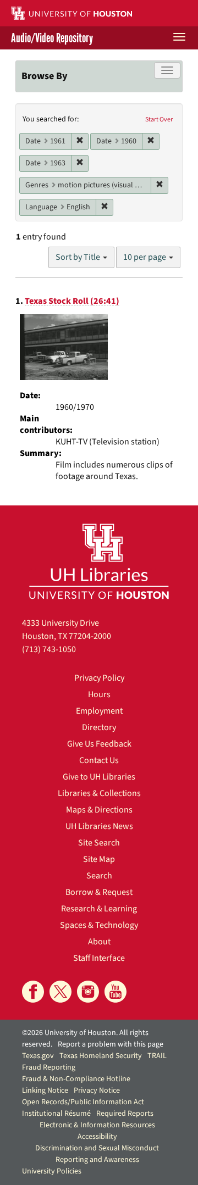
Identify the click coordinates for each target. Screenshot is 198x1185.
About (99, 942)
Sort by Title (79, 257)
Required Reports (124, 1113)
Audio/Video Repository (52, 38)
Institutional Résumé (56, 1113)
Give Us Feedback (99, 744)
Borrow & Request (99, 892)
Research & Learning (99, 909)
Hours (99, 694)
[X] (61, 992)
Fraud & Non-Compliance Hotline (76, 1078)
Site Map (99, 859)
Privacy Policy (99, 678)
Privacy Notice (97, 1090)
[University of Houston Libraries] (99, 561)
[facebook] (33, 992)
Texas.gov (38, 1055)
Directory (99, 727)
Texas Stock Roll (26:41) (72, 301)
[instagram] (88, 992)
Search (99, 876)
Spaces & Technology (99, 925)
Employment (99, 711)
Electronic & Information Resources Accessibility (97, 1131)
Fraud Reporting (48, 1067)
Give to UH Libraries (99, 777)
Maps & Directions (99, 810)
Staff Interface (99, 958)
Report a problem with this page (110, 1044)
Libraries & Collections (99, 793)
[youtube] (116, 992)
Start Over (159, 119)
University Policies (51, 1171)
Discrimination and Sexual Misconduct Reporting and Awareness (97, 1154)
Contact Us (99, 760)
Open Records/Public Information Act (83, 1102)
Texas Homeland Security (100, 1055)
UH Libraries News (99, 826)
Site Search (99, 843)
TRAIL (157, 1055)
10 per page (145, 257)
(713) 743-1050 (49, 649)
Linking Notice (45, 1090)
